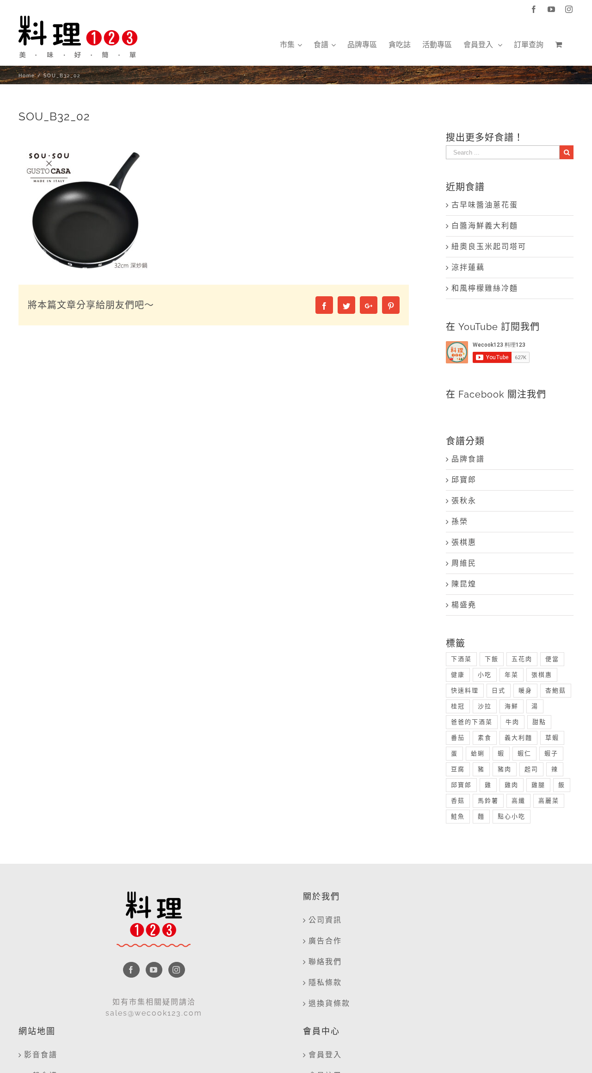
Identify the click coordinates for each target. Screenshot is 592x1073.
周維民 (463, 563)
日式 (499, 690)
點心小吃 (511, 816)
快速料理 (465, 690)
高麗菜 (548, 800)
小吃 (485, 674)
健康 (458, 674)
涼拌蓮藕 (468, 267)
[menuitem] (291, 45)
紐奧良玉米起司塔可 (488, 246)
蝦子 (551, 753)
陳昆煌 (463, 584)
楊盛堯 (463, 604)
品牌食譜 (468, 459)
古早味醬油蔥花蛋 (484, 204)
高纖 (518, 800)
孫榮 (459, 521)
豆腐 (458, 769)
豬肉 (505, 769)
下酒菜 (461, 658)
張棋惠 (463, 542)
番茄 (458, 737)
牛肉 (512, 721)
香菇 (458, 800)
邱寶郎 (463, 479)
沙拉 (485, 706)
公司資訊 (325, 920)
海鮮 (511, 706)
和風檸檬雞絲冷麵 (484, 288)
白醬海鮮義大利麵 (484, 225)
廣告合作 (325, 940)
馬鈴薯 (488, 800)
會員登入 (325, 1054)
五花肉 (522, 658)
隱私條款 (325, 982)
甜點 (539, 721)
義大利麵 (518, 737)
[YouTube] (154, 970)
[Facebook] (131, 970)
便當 (552, 658)
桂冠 (458, 706)
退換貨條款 (329, 1003)
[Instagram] (176, 970)
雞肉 (511, 784)
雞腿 (538, 784)
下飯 (492, 658)
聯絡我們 (325, 961)
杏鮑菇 (555, 690)
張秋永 (463, 500)
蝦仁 (524, 753)
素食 (485, 737)
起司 (531, 769)
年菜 (511, 674)
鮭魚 (458, 816)
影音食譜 (40, 1054)
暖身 (525, 690)
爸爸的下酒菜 (472, 721)
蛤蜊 (478, 753)
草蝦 (552, 737)
